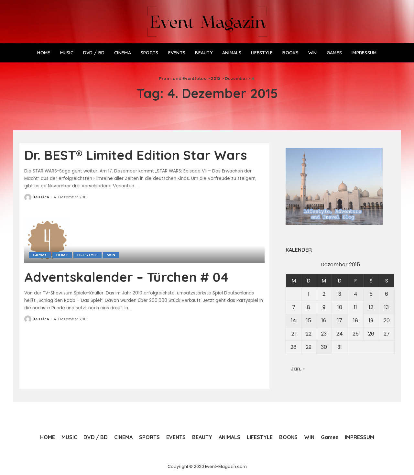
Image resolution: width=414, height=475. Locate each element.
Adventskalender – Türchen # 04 (126, 277)
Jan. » (298, 368)
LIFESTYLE (87, 255)
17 (339, 320)
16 (323, 320)
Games (40, 255)
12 (371, 307)
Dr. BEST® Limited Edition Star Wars (135, 155)
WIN (111, 255)
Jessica (41, 197)
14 (293, 320)
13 (386, 307)
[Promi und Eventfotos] (207, 21)
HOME (62, 255)
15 (308, 320)
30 (324, 347)
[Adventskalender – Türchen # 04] (47, 239)
